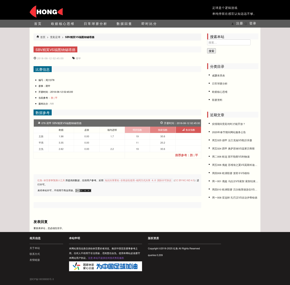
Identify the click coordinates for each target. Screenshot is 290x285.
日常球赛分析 (96, 23)
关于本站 (35, 248)
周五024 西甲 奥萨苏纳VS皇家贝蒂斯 (233, 148)
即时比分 (149, 23)
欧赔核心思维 (63, 23)
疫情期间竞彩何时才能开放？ (228, 124)
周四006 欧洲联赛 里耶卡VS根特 (231, 173)
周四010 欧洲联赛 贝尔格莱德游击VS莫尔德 (235, 189)
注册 (239, 23)
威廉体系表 (218, 75)
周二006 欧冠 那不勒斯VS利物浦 (231, 156)
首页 (38, 23)
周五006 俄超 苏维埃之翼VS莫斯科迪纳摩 (235, 165)
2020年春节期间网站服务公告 (229, 132)
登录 (252, 23)
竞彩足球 (55, 37)
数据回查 (124, 23)
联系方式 (35, 254)
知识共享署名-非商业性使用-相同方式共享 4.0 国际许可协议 (138, 180)
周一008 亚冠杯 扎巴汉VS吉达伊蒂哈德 (234, 197)
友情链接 (35, 260)
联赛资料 (217, 100)
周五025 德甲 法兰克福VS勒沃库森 (232, 140)
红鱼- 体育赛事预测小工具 (51, 180)
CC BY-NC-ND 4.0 (184, 180)
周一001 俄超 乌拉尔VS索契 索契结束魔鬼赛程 (235, 181)
